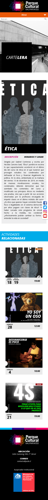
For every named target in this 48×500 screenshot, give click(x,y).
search (45, 19)
